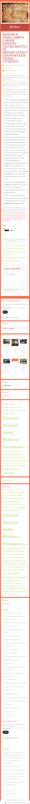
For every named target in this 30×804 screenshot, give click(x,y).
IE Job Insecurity (12, 558)
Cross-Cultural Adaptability (17, 507)
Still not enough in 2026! (10, 766)
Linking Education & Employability (13, 687)
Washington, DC (7, 480)
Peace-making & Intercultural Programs (14, 697)
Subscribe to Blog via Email (10, 721)
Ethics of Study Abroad (10, 653)
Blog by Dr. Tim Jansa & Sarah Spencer (14, 770)
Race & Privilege (22, 589)
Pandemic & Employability (11, 694)
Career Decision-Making (13, 239)
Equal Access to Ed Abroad (11, 649)
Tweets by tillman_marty (10, 794)
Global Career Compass (15, 9)
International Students (10, 679)
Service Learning (12, 594)
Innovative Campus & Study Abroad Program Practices (14, 560)
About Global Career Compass (11, 489)
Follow (5, 312)
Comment (21, 284)
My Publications (7, 581)
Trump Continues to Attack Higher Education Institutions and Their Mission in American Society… (13, 776)
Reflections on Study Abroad (12, 591)
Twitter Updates (7, 791)
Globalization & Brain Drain (16, 551)
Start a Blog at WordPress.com (15, 800)
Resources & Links (8, 712)
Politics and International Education (13, 701)
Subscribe (5, 732)
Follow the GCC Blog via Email (11, 301)
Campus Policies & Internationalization (14, 623)
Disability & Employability (10, 510)
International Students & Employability (15, 466)
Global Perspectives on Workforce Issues (14, 656)
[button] (7, 348)
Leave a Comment (10, 71)
